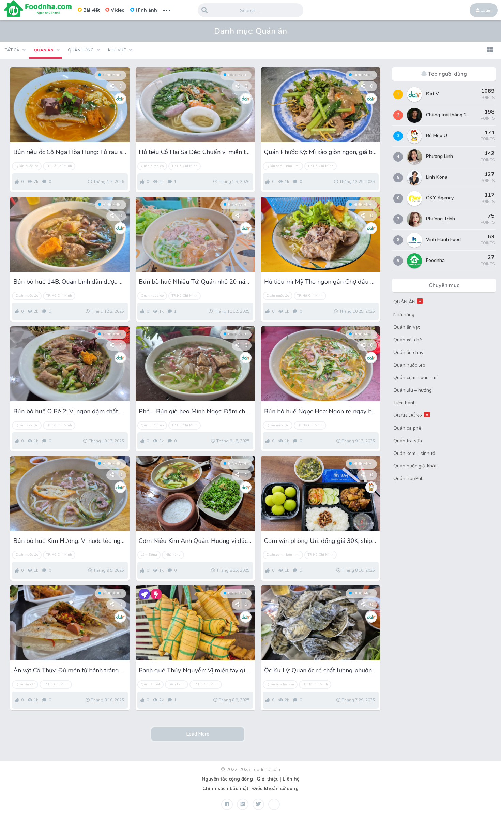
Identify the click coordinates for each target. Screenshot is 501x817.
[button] (490, 50)
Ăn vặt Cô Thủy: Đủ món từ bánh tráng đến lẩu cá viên (69, 670)
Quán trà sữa (407, 440)
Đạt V (432, 94)
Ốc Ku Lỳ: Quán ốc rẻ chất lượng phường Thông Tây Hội (320, 670)
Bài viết (91, 10)
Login (485, 10)
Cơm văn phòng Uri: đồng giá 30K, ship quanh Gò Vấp (320, 541)
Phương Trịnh (440, 219)
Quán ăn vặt (25, 684)
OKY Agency (440, 198)
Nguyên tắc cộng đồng (227, 779)
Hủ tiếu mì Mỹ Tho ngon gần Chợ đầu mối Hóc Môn (320, 281)
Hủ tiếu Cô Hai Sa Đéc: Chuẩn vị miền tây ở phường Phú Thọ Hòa (195, 152)
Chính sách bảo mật (225, 788)
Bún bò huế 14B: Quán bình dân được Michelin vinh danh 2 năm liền (69, 281)
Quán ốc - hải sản (280, 684)
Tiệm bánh (176, 684)
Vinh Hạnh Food (443, 239)
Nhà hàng (173, 554)
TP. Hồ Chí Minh (59, 166)
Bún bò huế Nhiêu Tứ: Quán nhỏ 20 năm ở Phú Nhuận (195, 281)
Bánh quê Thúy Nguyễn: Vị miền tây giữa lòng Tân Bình (195, 670)
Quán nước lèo (26, 166)
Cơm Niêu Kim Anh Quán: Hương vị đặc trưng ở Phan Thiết (195, 541)
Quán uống (81, 50)
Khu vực (117, 50)
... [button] (167, 9)
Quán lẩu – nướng (412, 390)
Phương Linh (439, 156)
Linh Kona (436, 177)
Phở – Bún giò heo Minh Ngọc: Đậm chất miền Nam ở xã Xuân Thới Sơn (195, 411)
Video (118, 10)
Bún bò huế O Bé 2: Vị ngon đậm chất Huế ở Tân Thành (69, 411)
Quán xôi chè (407, 340)
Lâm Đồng (149, 554)
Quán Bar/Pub (408, 478)
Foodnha (435, 260)
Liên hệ (291, 779)
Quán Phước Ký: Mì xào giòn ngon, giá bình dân (320, 152)
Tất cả (12, 50)
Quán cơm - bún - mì (283, 166)
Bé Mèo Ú (436, 135)
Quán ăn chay (408, 352)
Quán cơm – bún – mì (416, 377)
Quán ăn (44, 50)
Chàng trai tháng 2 (446, 115)
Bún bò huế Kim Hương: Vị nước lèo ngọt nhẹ (69, 541)
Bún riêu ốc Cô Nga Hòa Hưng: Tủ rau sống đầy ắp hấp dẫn (69, 152)
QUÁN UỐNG (410, 415)
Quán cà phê (407, 428)
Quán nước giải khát (415, 466)
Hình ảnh (146, 10)
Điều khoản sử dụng (275, 788)
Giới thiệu (268, 779)
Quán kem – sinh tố (414, 453)
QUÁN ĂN (407, 302)
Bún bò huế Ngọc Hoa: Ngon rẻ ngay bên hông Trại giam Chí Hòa (320, 411)
